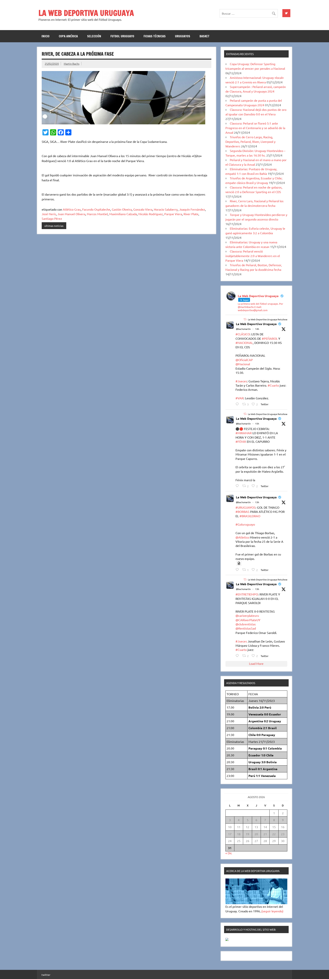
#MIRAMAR (244, 433)
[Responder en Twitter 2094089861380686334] (238, 404)
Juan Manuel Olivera (71, 214)
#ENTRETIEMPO (247, 594)
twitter (46, 974)
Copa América (68, 36)
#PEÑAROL (270, 338)
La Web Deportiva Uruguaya (256, 324)
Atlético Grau (72, 209)
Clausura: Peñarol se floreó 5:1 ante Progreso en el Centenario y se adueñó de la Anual (255, 127)
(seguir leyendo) (272, 911)
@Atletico (242, 537)
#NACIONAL (244, 342)
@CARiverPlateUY (248, 620)
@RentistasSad (246, 628)
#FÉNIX (241, 441)
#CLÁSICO (243, 334)
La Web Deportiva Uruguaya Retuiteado (268, 319)
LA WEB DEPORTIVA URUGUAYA (86, 12)
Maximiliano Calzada (123, 214)
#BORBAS (242, 511)
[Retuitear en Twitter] (245, 319)
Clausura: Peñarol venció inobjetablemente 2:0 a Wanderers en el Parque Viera (252, 255)
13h (257, 502)
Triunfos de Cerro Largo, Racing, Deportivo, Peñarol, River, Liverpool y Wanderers (250, 141)
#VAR (240, 398)
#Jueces (241, 381)
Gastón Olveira (122, 209)
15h (257, 423)
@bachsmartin (243, 328)
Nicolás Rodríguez (150, 214)
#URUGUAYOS (246, 507)
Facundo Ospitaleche (96, 209)
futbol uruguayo (122, 36)
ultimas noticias (53, 225)
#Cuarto (273, 385)
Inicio (46, 36)
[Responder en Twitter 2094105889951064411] (238, 655)
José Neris (49, 214)
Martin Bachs (71, 63)
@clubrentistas (246, 624)
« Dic (228, 853)
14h (257, 328)
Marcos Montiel (97, 214)
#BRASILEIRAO (250, 516)
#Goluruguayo (245, 524)
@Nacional (243, 364)
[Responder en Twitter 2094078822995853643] (238, 486)
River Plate (191, 214)
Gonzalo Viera (142, 209)
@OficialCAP (244, 360)
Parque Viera (173, 214)
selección (94, 36)
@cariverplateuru (247, 615)
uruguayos (182, 36)
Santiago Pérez (52, 218)
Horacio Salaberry (166, 209)
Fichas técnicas (155, 36)
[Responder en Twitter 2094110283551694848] (238, 569)
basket (204, 36)
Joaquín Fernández (192, 209)
